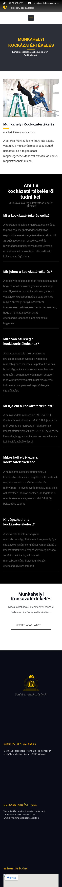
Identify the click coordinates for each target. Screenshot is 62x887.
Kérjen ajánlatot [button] (28, 625)
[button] (31, 18)
